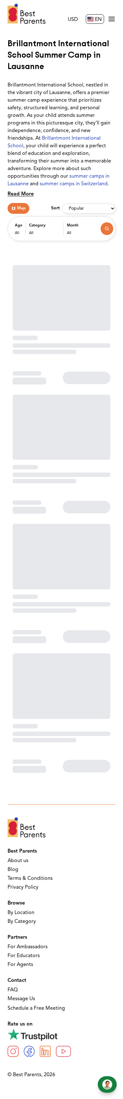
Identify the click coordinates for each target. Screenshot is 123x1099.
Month (73, 225)
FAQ (13, 990)
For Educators (24, 955)
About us (18, 860)
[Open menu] (111, 19)
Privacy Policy (23, 887)
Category (37, 225)
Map (21, 208)
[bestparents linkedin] (45, 1051)
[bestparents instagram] (13, 1051)
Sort (55, 208)
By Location (21, 912)
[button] (18, 232)
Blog (13, 869)
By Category (22, 921)
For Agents (20, 964)
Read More (21, 194)
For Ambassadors (28, 947)
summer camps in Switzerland (74, 184)
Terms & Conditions (30, 878)
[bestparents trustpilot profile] (61, 1034)
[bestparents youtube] (63, 1051)
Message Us (21, 998)
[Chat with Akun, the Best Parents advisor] (107, 1084)
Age (18, 225)
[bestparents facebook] (29, 1051)
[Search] (107, 228)
